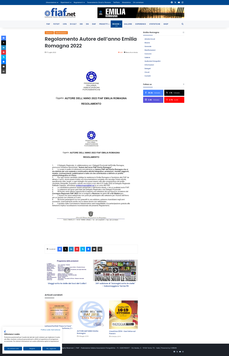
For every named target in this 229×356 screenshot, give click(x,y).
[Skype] (82, 249)
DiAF (94, 24)
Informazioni (149, 65)
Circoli (147, 72)
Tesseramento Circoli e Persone (99, 2)
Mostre (147, 43)
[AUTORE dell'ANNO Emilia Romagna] (91, 314)
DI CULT (73, 24)
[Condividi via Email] (94, 249)
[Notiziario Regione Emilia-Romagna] (60, 12)
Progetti (103, 24)
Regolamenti (78, 2)
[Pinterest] (77, 249)
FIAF (48, 24)
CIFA (65, 24)
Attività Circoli (150, 39)
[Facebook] (59, 249)
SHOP (166, 24)
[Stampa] (99, 249)
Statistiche (154, 24)
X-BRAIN (174, 348)
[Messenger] (88, 249)
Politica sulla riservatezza (50, 330)
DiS (87, 24)
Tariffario (116, 2)
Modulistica (126, 2)
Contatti (148, 76)
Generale (148, 46)
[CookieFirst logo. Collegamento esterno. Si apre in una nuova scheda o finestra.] (5, 332)
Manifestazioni (61, 33)
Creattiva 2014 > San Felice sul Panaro (122, 332)
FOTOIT (56, 24)
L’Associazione (51, 2)
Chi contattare (138, 2)
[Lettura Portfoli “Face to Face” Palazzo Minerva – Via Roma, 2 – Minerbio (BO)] (59, 312)
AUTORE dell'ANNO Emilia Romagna (87, 332)
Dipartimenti (65, 2)
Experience (140, 24)
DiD (81, 24)
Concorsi (49, 33)
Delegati (148, 68)
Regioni (115, 24)
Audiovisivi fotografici (153, 61)
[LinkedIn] (71, 249)
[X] (65, 249)
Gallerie (128, 24)
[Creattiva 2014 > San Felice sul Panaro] (123, 314)
